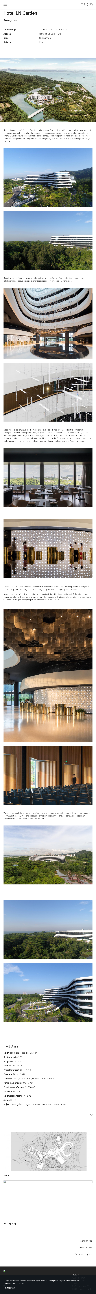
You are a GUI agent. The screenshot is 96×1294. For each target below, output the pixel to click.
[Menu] (5, 4)
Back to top (86, 1240)
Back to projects (83, 1254)
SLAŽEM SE (10, 1288)
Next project (85, 1247)
